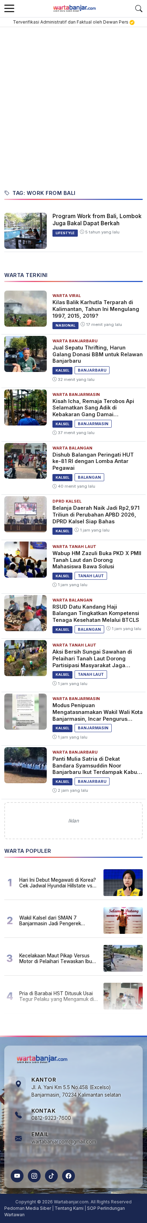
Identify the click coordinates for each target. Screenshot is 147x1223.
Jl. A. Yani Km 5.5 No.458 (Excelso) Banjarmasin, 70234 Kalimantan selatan (76, 1091)
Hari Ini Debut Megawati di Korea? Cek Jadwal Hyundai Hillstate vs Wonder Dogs (57, 883)
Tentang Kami (69, 1208)
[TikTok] (51, 1175)
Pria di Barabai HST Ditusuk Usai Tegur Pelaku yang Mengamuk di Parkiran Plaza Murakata (56, 996)
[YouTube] (17, 1175)
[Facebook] (68, 1175)
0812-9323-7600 (51, 1118)
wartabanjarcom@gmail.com (63, 1141)
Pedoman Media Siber (27, 1208)
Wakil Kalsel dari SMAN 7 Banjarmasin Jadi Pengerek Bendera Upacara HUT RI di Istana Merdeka (58, 920)
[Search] (139, 8)
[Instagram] (34, 1175)
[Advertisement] (73, 104)
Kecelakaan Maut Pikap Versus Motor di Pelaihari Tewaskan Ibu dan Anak (55, 958)
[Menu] (9, 8)
